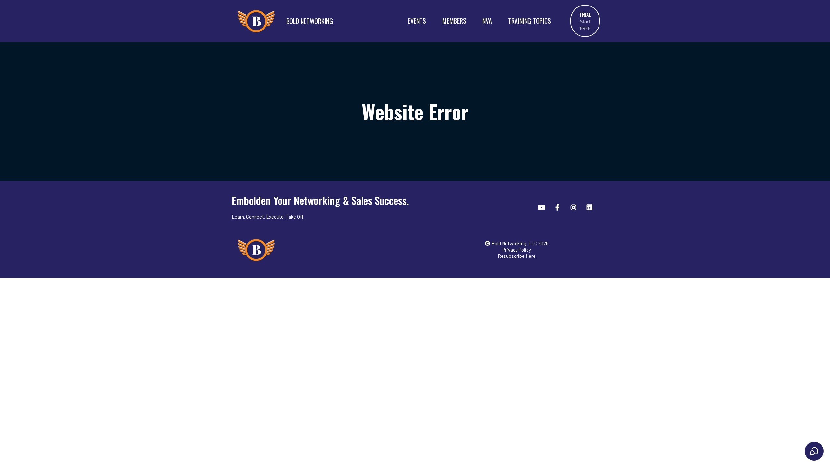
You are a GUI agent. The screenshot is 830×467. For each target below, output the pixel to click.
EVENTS (417, 21)
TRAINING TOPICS (529, 21)
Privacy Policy (517, 250)
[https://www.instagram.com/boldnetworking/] (574, 206)
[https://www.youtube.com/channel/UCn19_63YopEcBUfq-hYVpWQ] (542, 206)
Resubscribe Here (517, 256)
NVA (487, 21)
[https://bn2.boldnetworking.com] (256, 20)
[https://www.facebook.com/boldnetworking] (558, 206)
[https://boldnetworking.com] (327, 249)
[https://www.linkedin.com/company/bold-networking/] (590, 206)
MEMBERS (454, 21)
